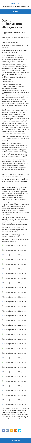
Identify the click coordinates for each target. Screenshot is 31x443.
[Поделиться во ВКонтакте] (7, 430)
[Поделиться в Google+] (15, 430)
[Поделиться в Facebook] (3, 430)
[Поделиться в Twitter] (19, 430)
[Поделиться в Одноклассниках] (11, 430)
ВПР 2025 (15, 3)
